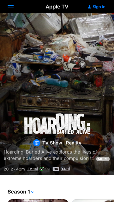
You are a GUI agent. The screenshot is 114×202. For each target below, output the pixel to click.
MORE (103, 159)
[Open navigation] (14, 6)
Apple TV (57, 7)
